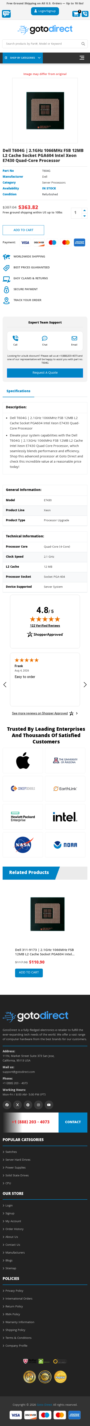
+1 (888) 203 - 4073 (15, 1083)
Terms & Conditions (18, 1338)
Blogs (8, 1261)
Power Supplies (15, 1168)
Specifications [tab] (18, 391)
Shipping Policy (15, 1330)
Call (15, 344)
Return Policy (14, 1307)
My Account (13, 1221)
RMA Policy (12, 1314)
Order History (14, 1229)
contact (73, 1122)
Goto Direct (44, 1405)
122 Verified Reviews (45, 625)
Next (82, 931)
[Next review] (85, 684)
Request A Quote (45, 373)
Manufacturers (15, 1253)
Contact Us (12, 1245)
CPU (8, 1183)
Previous (7, 931)
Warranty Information (19, 1322)
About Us (11, 1237)
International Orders (18, 1299)
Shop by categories (22, 58)
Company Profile (16, 1346)
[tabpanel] (45, 933)
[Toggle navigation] (81, 58)
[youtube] (49, 1105)
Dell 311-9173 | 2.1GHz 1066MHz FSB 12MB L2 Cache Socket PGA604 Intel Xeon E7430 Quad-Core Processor (44, 952)
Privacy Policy (14, 1291)
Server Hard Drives (17, 1160)
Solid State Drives (17, 1176)
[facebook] (7, 1105)
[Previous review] (5, 684)
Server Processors (54, 183)
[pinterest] (28, 1105)
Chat (44, 344)
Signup (9, 1213)
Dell (44, 177)
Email (74, 344)
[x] (17, 1105)
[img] (45, 619)
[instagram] (38, 1105)
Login (9, 1206)
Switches (11, 1152)
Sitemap (10, 1268)
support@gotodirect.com (19, 1072)
